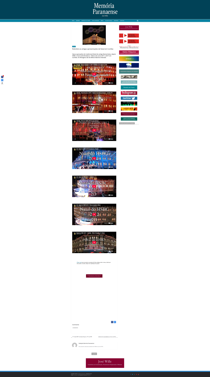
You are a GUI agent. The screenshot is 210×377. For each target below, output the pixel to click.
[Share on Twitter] (115, 322)
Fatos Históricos (95, 20)
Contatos (122, 20)
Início (73, 20)
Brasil (102, 20)
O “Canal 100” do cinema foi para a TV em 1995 (82, 336)
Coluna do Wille (108, 20)
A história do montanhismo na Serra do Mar (107, 336)
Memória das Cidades (85, 20)
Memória (78, 20)
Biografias (116, 20)
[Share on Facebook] (112, 322)
